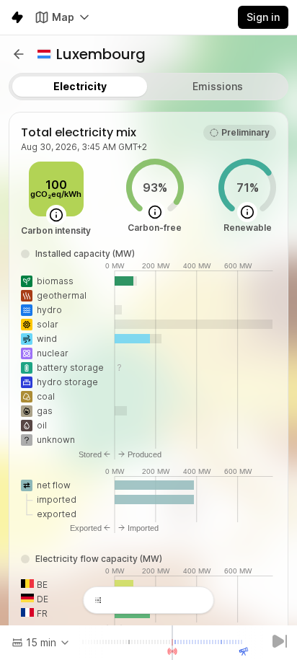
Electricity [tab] (80, 86)
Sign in (263, 17)
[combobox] (41, 642)
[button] (19, 54)
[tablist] (148, 86)
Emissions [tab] (217, 86)
